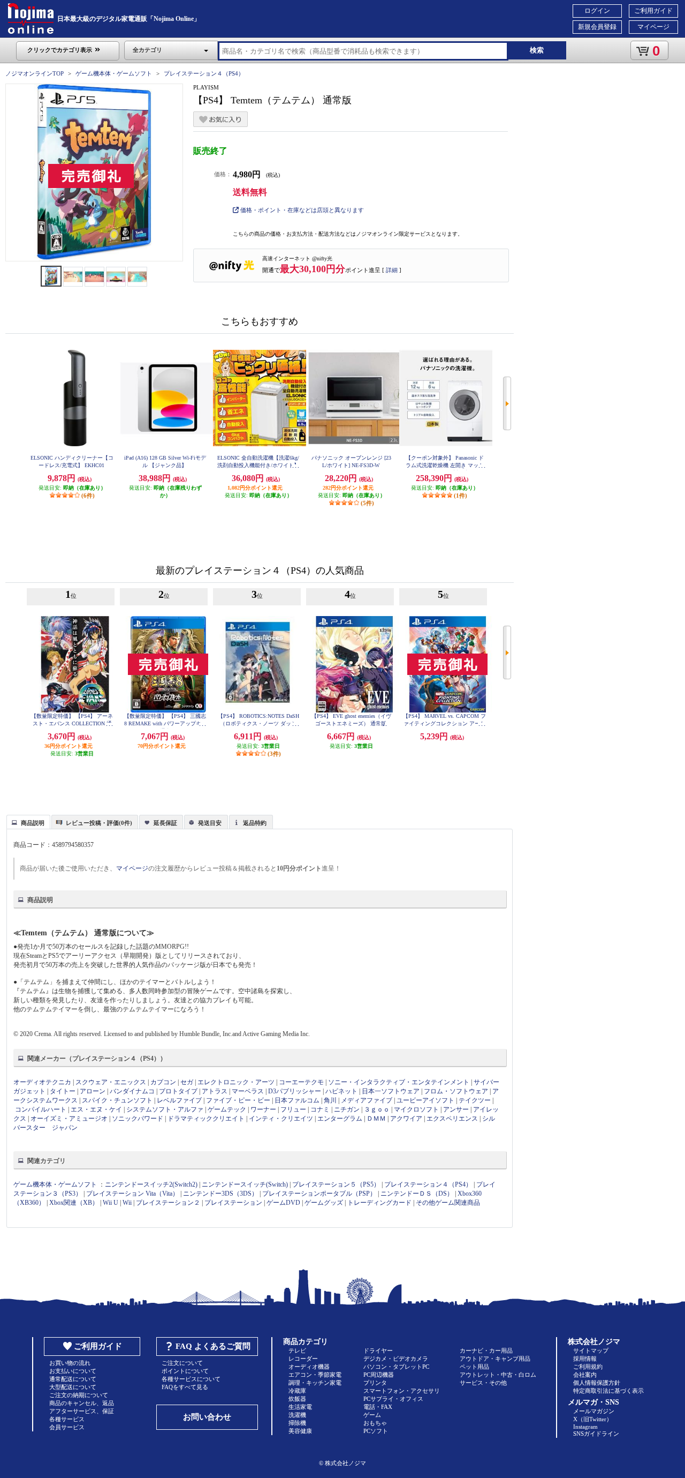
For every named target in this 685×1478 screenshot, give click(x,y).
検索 (537, 50)
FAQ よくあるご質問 (213, 1346)
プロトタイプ (178, 1091)
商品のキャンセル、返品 (81, 1403)
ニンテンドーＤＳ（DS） (416, 1193)
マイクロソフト (416, 1109)
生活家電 (300, 1407)
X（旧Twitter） (592, 1419)
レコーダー (303, 1358)
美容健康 (300, 1431)
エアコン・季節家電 (314, 1374)
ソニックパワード (137, 1118)
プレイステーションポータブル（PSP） (319, 1193)
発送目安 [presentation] (210, 823)
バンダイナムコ (132, 1091)
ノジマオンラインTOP (34, 73)
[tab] (28, 822)
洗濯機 (297, 1415)
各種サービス (67, 1419)
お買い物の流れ (69, 1363)
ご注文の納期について (78, 1395)
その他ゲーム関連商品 (448, 1202)
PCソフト (375, 1431)
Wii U (110, 1202)
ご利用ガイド (653, 10)
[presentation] (27, 821)
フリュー (293, 1109)
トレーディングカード (379, 1202)
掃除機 (297, 1423)
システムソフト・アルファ (164, 1109)
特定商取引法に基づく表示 (608, 1390)
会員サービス (67, 1427)
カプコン (163, 1082)
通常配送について (72, 1379)
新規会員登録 (597, 27)
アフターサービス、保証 (81, 1411)
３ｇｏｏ (377, 1109)
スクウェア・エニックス (110, 1082)
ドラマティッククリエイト (206, 1118)
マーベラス (248, 1091)
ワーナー (263, 1109)
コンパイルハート (40, 1109)
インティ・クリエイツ (281, 1118)
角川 (330, 1100)
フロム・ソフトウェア (456, 1091)
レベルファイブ (179, 1100)
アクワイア (406, 1118)
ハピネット (341, 1091)
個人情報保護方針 (596, 1382)
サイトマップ (590, 1350)
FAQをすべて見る (185, 1387)
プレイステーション (233, 1202)
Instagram (585, 1426)
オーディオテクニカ (42, 1082)
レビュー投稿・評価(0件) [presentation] (99, 823)
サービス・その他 (483, 1382)
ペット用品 (474, 1366)
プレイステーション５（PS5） (336, 1184)
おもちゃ (375, 1423)
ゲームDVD (283, 1202)
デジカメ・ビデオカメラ (395, 1358)
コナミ (320, 1109)
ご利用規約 (588, 1366)
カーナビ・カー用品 (486, 1350)
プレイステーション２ (168, 1202)
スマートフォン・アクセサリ (401, 1390)
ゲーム (372, 1415)
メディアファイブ (366, 1100)
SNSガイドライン (596, 1433)
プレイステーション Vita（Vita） (132, 1193)
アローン (92, 1091)
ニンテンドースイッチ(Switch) (245, 1184)
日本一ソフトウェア (391, 1091)
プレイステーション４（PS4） (204, 73)
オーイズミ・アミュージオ (69, 1118)
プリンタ (375, 1382)
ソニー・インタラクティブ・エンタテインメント (398, 1082)
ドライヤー (378, 1350)
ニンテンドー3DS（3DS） (220, 1193)
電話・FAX (377, 1407)
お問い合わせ (207, 1417)
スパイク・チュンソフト (117, 1100)
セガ (186, 1082)
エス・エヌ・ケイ (96, 1109)
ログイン (597, 10)
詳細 (392, 270)
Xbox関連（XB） (73, 1202)
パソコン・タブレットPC (396, 1366)
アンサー (456, 1109)
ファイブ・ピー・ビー (238, 1100)
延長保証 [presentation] (165, 823)
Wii (127, 1202)
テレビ (297, 1350)
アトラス (214, 1091)
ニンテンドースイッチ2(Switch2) (151, 1184)
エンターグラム (339, 1118)
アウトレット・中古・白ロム (498, 1374)
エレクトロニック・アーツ (236, 1082)
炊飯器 (297, 1399)
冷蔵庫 (297, 1390)
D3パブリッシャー (294, 1091)
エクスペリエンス (452, 1118)
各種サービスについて (191, 1379)
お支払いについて (72, 1371)
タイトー (62, 1091)
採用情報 (585, 1358)
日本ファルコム (297, 1100)
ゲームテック (227, 1109)
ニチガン (347, 1109)
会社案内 (585, 1374)
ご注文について (182, 1363)
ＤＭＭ (376, 1118)
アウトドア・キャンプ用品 (495, 1358)
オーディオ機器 (309, 1366)
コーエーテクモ (301, 1082)
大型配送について (72, 1387)
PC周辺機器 (378, 1374)
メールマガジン (593, 1411)
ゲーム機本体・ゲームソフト (113, 73)
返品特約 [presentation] (255, 823)
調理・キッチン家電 (314, 1382)
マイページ (653, 27)
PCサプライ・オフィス (393, 1399)
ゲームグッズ (324, 1202)
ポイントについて (185, 1371)
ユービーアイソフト (425, 1100)
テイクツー (475, 1100)
